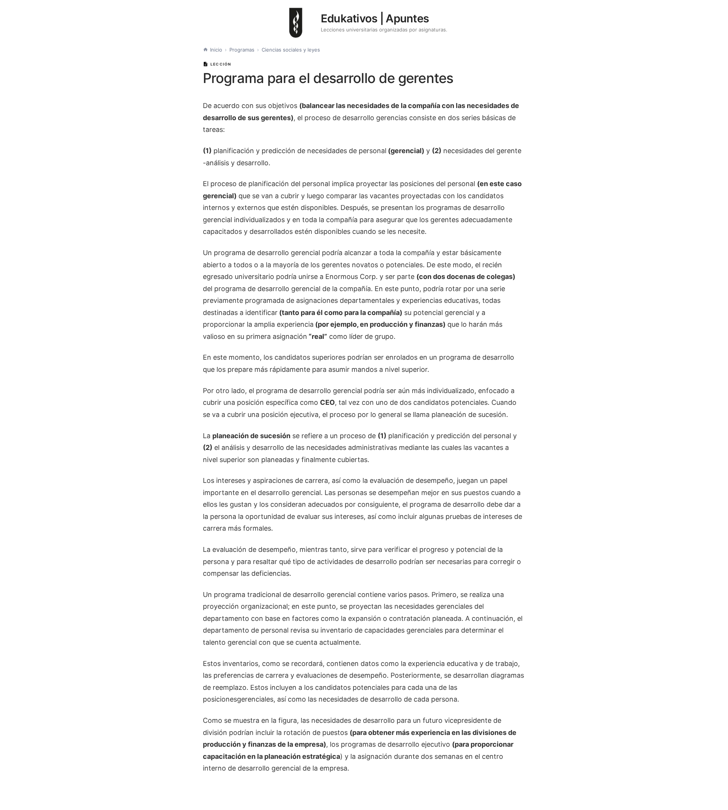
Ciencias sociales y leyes (291, 50)
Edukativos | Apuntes (375, 18)
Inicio (216, 50)
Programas (241, 50)
